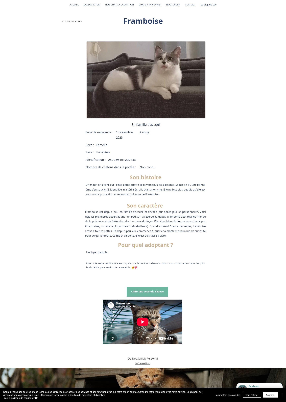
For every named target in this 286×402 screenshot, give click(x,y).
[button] (146, 79)
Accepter (270, 395)
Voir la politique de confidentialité (21, 398)
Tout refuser (252, 395)
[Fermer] (282, 394)
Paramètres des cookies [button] (227, 395)
